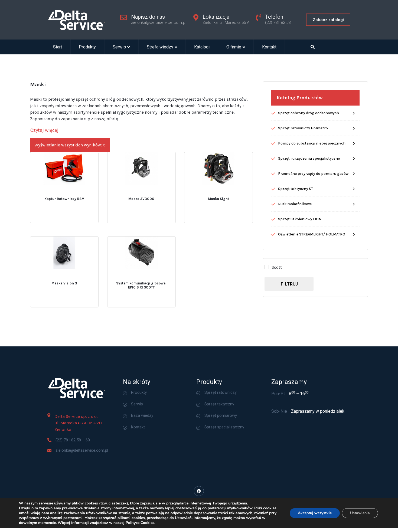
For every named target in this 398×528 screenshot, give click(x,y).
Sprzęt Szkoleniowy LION (299, 219)
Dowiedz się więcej (47, 193)
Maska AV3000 (141, 199)
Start (57, 47)
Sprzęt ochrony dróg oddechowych (308, 113)
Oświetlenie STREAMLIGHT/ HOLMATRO (311, 234)
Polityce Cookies (140, 522)
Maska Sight (218, 199)
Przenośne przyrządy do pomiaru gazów (313, 173)
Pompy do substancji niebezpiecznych (311, 143)
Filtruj (289, 284)
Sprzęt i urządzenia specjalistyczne (309, 158)
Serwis (119, 47)
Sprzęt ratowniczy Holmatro (303, 128)
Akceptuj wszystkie (315, 513)
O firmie (233, 47)
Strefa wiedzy (160, 47)
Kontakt (269, 47)
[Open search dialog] (312, 47)
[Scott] (267, 267)
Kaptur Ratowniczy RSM (64, 199)
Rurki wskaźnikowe (295, 204)
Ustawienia (360, 513)
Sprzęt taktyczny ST (295, 188)
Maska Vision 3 (64, 283)
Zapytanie (80, 193)
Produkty (87, 47)
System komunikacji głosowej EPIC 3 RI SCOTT (141, 285)
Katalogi (202, 47)
